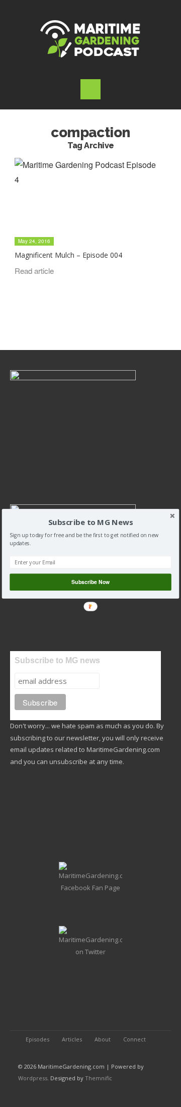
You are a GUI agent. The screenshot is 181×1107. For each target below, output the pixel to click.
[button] (90, 522)
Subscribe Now (90, 582)
